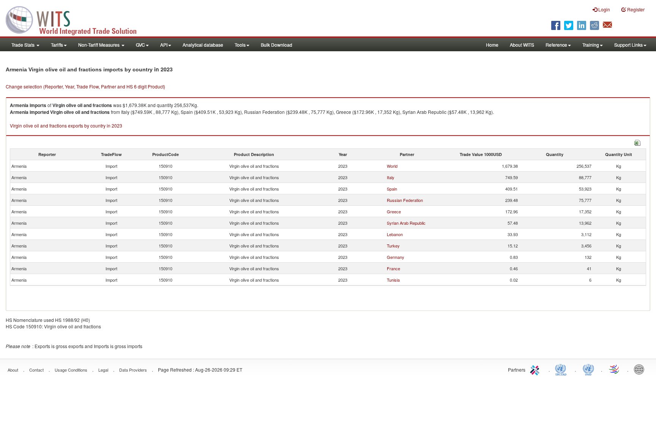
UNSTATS (588, 369)
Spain (392, 189)
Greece (394, 211)
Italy (390, 177)
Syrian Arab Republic (406, 223)
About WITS (522, 44)
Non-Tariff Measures (99, 44)
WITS (76, 19)
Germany (395, 257)
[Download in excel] (637, 142)
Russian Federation (405, 200)
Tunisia (393, 280)
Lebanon (395, 234)
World (392, 166)
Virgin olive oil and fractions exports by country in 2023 (66, 125)
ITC (536, 369)
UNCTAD (562, 369)
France (393, 268)
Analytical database (203, 44)
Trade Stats (23, 44)
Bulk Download (276, 44)
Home (492, 44)
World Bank (640, 369)
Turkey (393, 246)
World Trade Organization (614, 369)
